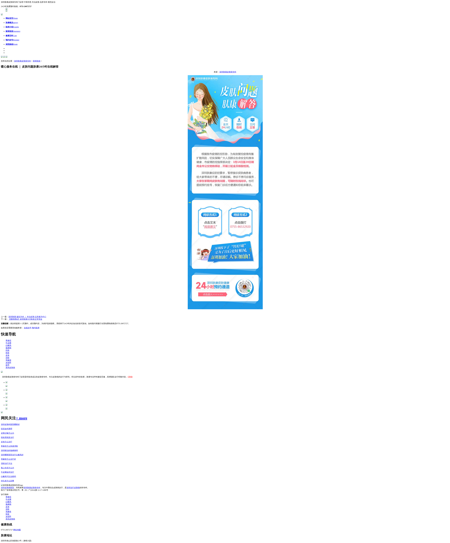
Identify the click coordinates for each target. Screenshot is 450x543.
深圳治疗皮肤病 (73, 488)
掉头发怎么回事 (7, 481)
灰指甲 (8, 363)
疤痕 (7, 350)
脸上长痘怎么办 (7, 468)
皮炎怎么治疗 (6, 442)
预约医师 (35, 328)
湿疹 (7, 358)
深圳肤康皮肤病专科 (22, 61)
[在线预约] (7, 9)
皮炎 (7, 355)
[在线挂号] (7, 11)
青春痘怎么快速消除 (9, 446)
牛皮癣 (8, 343)
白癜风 (8, 345)
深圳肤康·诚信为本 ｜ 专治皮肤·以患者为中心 (27, 317)
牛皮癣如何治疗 (7, 472)
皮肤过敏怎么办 (7, 433)
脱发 (7, 353)
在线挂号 (27, 328)
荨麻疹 (8, 360)
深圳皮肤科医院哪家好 (10, 424)
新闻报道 (36, 61)
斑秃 (7, 365)
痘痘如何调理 (6, 429)
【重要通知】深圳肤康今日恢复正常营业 (25, 319)
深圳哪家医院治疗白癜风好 (12, 455)
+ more (21, 418)
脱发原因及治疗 (7, 437)
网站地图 (17, 530)
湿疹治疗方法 (6, 463)
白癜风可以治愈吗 (8, 476)
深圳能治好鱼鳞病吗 (9, 450)
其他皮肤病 (10, 368)
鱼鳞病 (8, 348)
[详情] (130, 377)
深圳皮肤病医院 (7, 488)
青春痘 (8, 340)
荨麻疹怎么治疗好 (8, 459)
